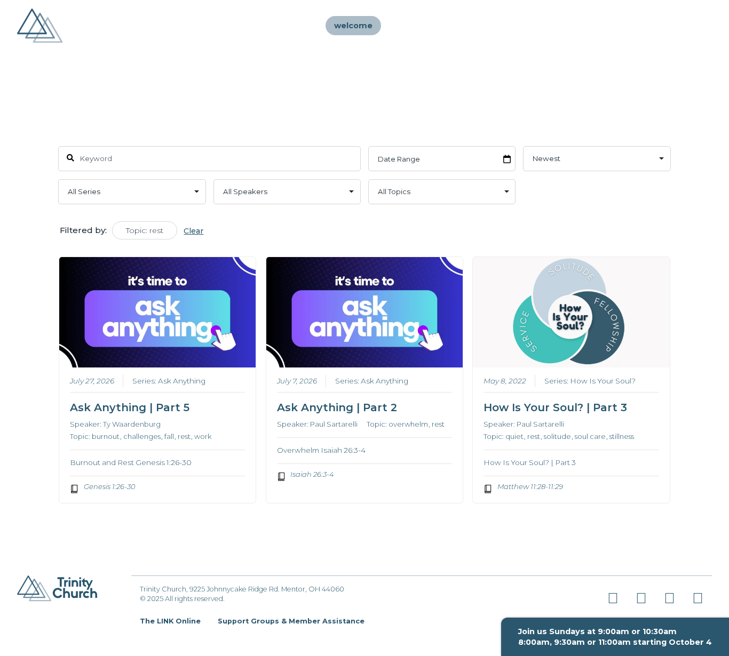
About (428, 25)
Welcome (353, 25)
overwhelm (408, 424)
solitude (557, 436)
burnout (106, 436)
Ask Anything (181, 381)
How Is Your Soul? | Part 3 (555, 407)
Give (686, 25)
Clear (193, 231)
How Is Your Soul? (603, 381)
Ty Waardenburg (132, 424)
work (202, 436)
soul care (590, 436)
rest (184, 436)
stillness (621, 436)
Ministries (479, 25)
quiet (514, 436)
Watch (531, 25)
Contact (644, 25)
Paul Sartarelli (334, 424)
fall (169, 436)
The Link (594, 25)
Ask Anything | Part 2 (337, 407)
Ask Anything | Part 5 (129, 407)
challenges (142, 436)
